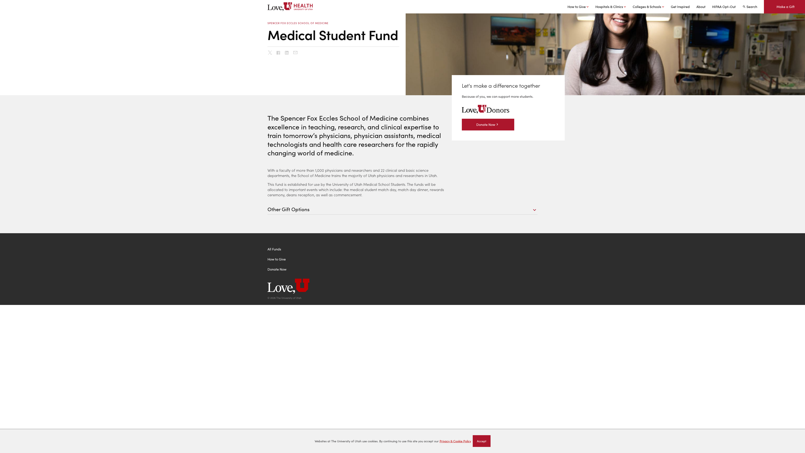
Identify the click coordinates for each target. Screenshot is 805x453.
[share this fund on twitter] (270, 53)
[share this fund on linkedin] (286, 53)
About (700, 6)
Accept (484, 442)
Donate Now (485, 124)
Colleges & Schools (647, 6)
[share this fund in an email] (295, 52)
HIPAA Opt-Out (724, 6)
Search (752, 6)
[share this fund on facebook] (278, 53)
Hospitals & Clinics (609, 6)
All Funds (274, 249)
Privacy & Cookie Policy (455, 441)
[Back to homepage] (402, 287)
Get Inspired (680, 6)
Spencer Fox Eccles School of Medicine (297, 23)
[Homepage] (291, 6)
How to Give (576, 6)
